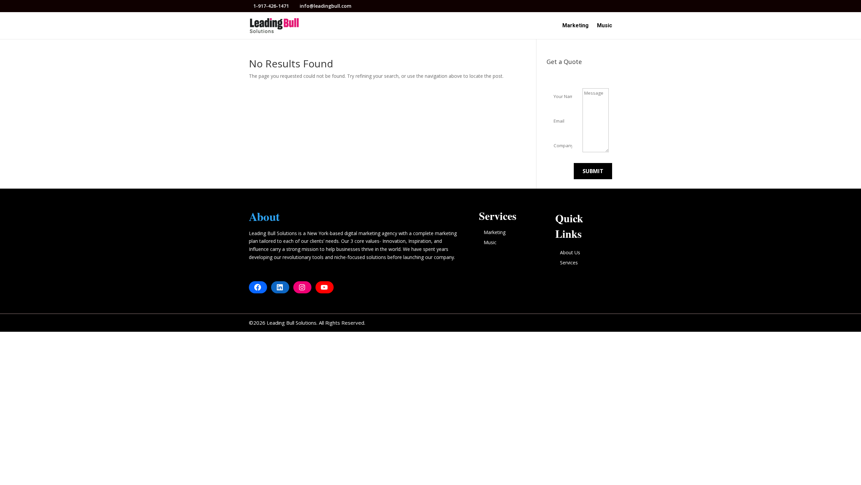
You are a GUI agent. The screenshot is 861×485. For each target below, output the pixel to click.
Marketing (575, 26)
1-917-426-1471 (271, 6)
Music (604, 26)
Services (569, 262)
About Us (570, 252)
